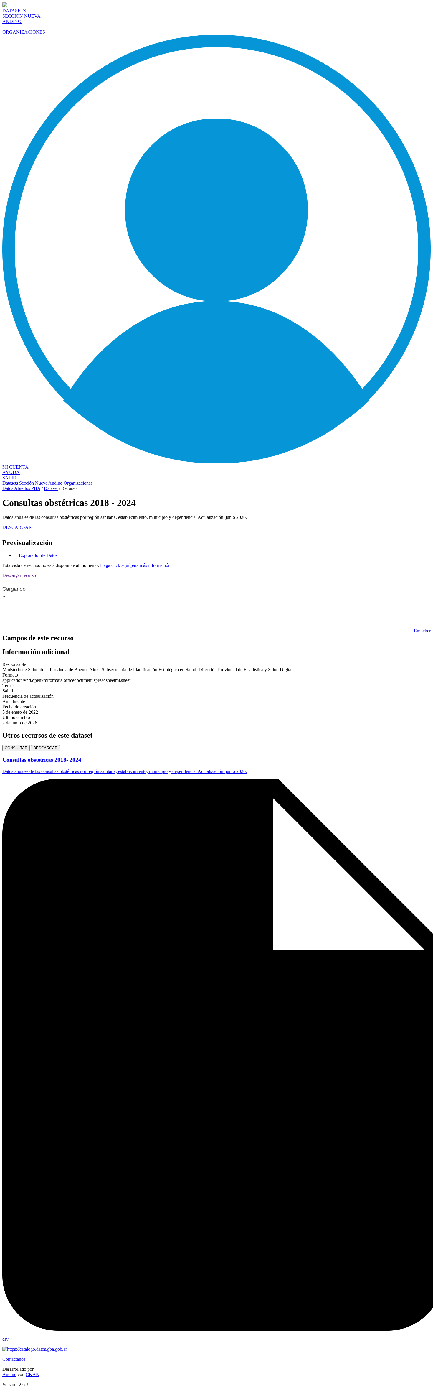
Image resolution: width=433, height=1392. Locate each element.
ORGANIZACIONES (23, 31)
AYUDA (11, 472)
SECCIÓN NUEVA (21, 16)
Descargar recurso (19, 575)
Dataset (51, 488)
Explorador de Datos (37, 555)
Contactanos (13, 1359)
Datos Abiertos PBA (21, 488)
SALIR (9, 477)
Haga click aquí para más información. (136, 565)
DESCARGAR (17, 527)
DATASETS (14, 10)
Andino (56, 483)
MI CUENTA (15, 467)
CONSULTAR (16, 748)
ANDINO (12, 21)
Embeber (422, 630)
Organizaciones (78, 483)
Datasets (10, 483)
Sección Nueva (33, 483)
